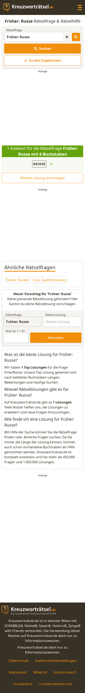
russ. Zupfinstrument (49, 280)
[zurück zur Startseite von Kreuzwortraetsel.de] (30, 7)
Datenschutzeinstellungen (55, 660)
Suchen (45, 48)
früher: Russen (17, 280)
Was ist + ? (15, 331)
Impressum (18, 672)
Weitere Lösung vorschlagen (42, 178)
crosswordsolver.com (55, 684)
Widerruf (40, 672)
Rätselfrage (14, 30)
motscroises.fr (65, 672)
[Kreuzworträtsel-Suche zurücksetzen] (67, 37)
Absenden (56, 337)
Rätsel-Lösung (55, 315)
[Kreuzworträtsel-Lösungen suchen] (76, 37)
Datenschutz (19, 660)
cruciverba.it (22, 684)
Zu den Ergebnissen (45, 60)
